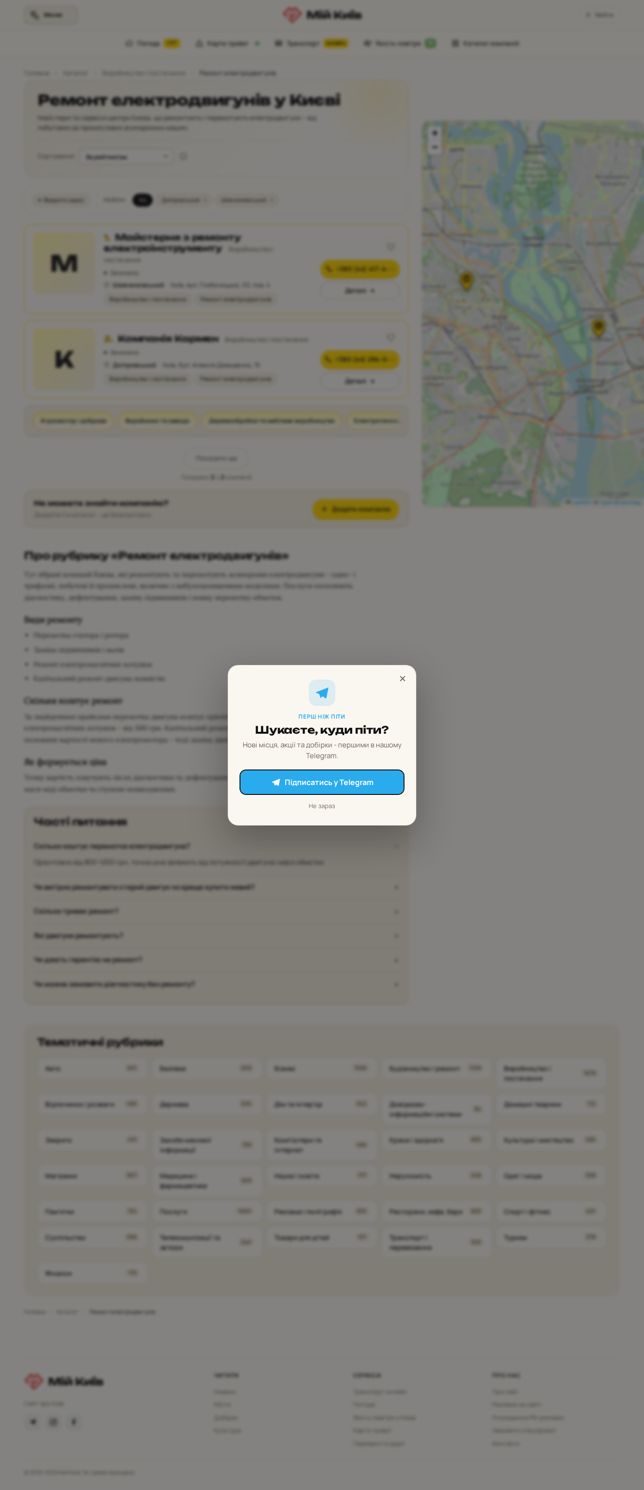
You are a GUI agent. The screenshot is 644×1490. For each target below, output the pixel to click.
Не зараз (322, 806)
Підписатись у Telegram (329, 782)
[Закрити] (402, 678)
